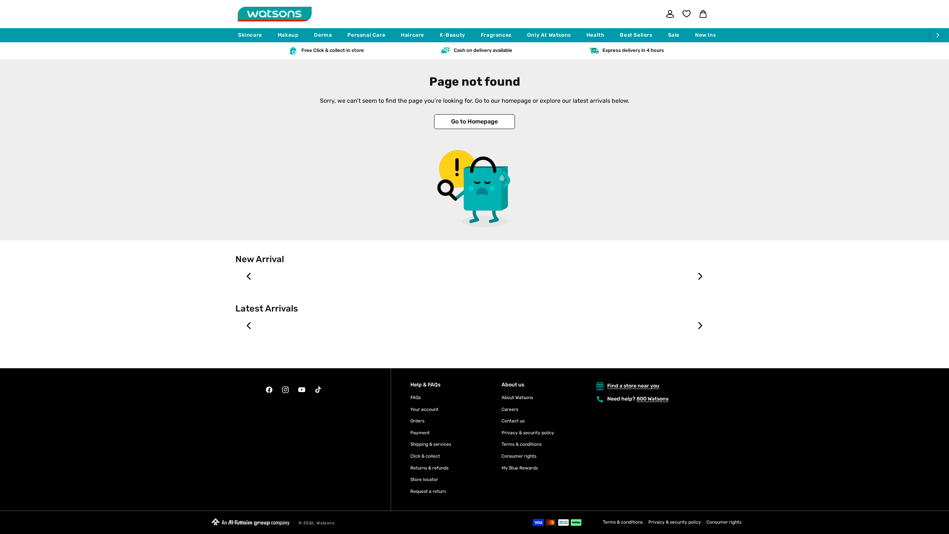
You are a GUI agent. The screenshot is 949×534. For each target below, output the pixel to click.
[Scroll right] (939, 35)
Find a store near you (633, 386)
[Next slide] (700, 276)
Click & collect (425, 456)
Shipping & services (430, 444)
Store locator (424, 479)
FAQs (415, 397)
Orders (417, 420)
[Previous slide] (249, 276)
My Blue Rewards (520, 468)
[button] (253, 35)
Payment (420, 432)
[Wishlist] (686, 14)
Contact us (513, 420)
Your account (424, 409)
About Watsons (517, 397)
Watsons (326, 523)
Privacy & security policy (528, 432)
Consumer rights (519, 456)
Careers (510, 409)
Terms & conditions (522, 444)
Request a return (428, 491)
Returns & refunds (429, 468)
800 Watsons (652, 399)
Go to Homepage (474, 121)
